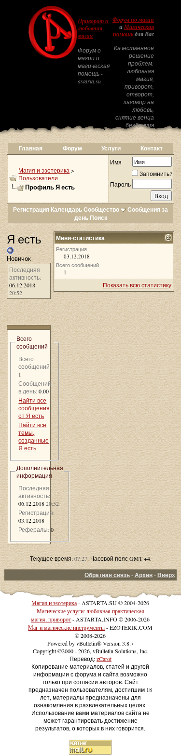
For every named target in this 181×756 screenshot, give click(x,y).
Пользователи (38, 178)
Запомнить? (155, 173)
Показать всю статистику (137, 285)
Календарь (66, 209)
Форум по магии (133, 19)
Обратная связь (107, 575)
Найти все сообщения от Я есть (34, 407)
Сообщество (101, 209)
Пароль (120, 184)
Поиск (98, 218)
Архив (144, 575)
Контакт (151, 148)
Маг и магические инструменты (66, 627)
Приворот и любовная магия (93, 28)
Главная (30, 148)
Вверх (166, 575)
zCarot (104, 658)
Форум (72, 148)
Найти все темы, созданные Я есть (33, 436)
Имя (116, 162)
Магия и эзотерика (44, 170)
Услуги (111, 148)
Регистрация (31, 209)
